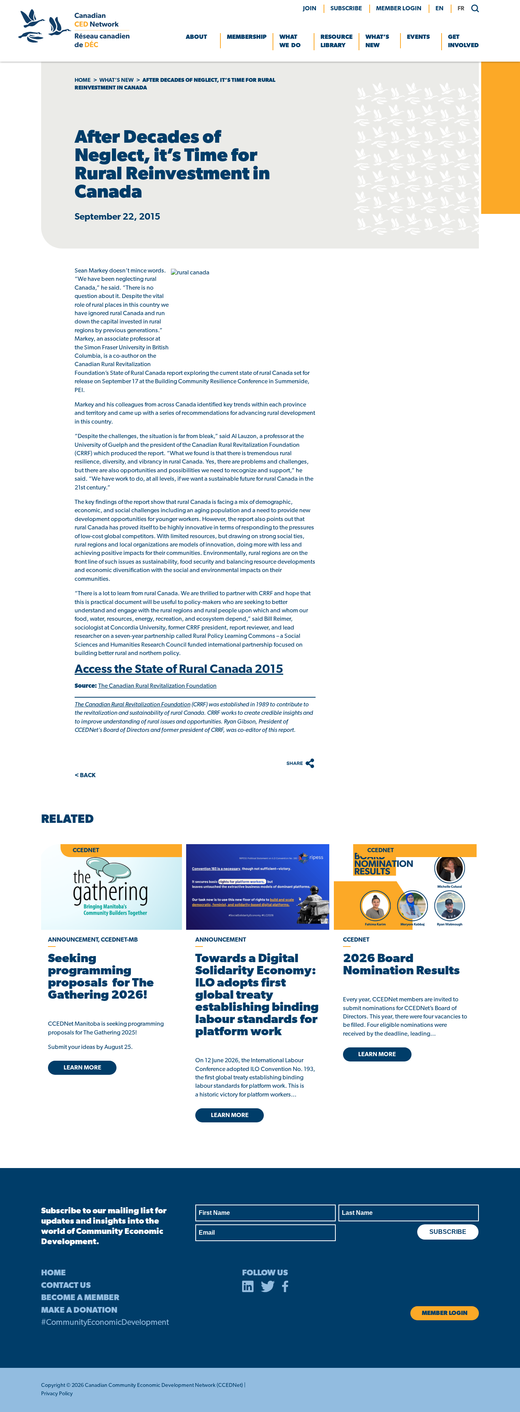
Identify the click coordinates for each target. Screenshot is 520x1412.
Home (83, 80)
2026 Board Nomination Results (401, 965)
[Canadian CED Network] (73, 46)
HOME (53, 1273)
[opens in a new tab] (257, 887)
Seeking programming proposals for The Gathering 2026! (101, 977)
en (439, 9)
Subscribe (346, 9)
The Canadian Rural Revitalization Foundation (157, 686)
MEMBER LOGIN (398, 9)
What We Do (290, 41)
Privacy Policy (57, 1394)
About (196, 37)
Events (418, 37)
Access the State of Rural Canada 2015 (179, 670)
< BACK (85, 776)
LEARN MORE (82, 1068)
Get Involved (463, 41)
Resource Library (337, 41)
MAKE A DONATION (79, 1311)
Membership (246, 37)
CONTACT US (66, 1286)
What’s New (377, 41)
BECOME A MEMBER (80, 1298)
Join (309, 9)
